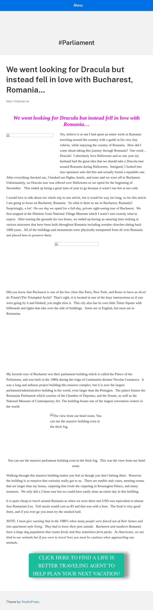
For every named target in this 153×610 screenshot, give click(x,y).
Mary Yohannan (16, 101)
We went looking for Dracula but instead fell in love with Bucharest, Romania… (69, 79)
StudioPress (30, 602)
